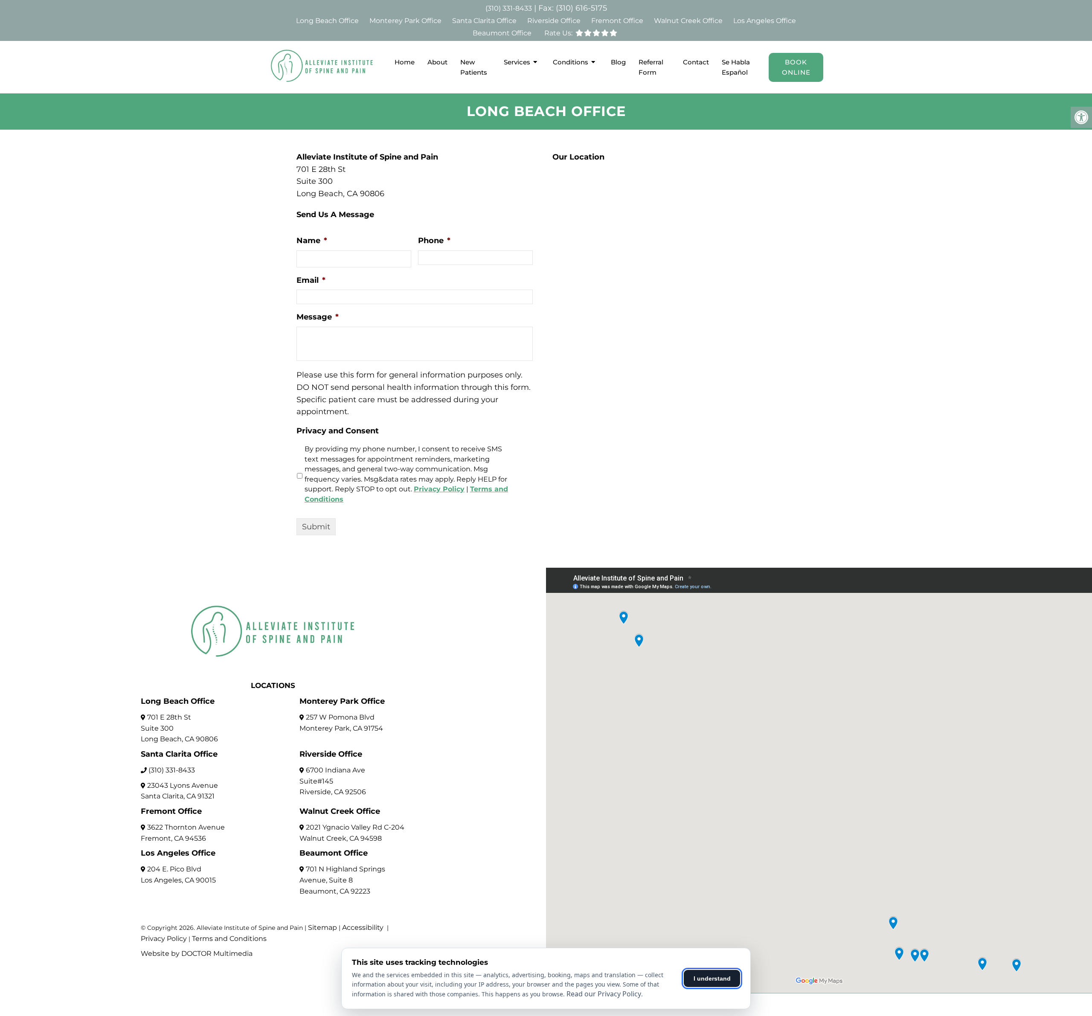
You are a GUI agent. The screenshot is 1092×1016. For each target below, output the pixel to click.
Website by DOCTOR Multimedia (197, 953)
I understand (712, 978)
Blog (618, 62)
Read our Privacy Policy (603, 994)
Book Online (796, 67)
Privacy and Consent (337, 430)
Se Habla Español (736, 67)
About (437, 62)
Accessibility (362, 927)
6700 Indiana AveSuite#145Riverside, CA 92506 (332, 781)
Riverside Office (554, 21)
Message (317, 317)
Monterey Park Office (405, 21)
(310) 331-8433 (508, 8)
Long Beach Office (327, 21)
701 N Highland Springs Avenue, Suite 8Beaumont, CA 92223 (342, 880)
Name (311, 240)
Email (310, 280)
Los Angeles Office (764, 21)
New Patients (473, 67)
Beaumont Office (502, 33)
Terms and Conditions (229, 939)
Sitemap (322, 927)
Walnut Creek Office (688, 21)
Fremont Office (617, 21)
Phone (434, 240)
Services (517, 62)
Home (405, 62)
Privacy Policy (439, 489)
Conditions (570, 62)
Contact (696, 62)
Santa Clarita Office (484, 21)
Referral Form (651, 67)
